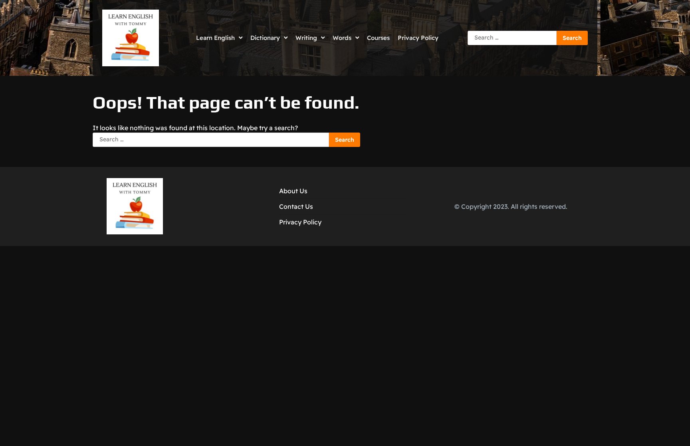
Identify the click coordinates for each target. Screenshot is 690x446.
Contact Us (296, 206)
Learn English (215, 38)
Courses (378, 38)
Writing (306, 38)
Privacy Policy (418, 38)
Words (342, 38)
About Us (293, 191)
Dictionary (265, 38)
